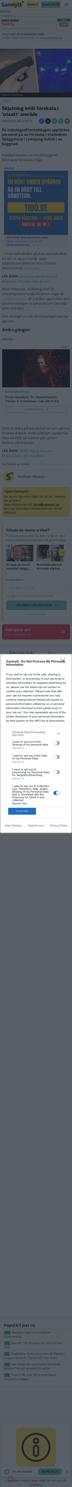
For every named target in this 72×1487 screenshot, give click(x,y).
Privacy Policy (58, 825)
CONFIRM (22, 811)
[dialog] (36, 743)
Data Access (36, 825)
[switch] (56, 743)
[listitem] (36, 733)
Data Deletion (13, 825)
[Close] (64, 662)
